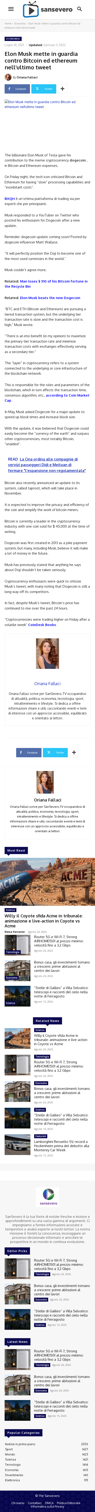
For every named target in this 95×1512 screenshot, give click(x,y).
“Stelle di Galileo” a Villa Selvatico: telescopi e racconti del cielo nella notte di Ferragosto (61, 992)
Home (8, 23)
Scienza (10, 910)
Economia (20, 23)
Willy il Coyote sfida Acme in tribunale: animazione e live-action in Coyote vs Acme (44, 920)
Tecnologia (12, 952)
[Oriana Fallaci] (9, 77)
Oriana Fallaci (27, 77)
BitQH (10, 198)
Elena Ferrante (15, 931)
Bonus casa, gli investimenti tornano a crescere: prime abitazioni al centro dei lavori (62, 966)
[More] (62, 89)
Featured (41, 1136)
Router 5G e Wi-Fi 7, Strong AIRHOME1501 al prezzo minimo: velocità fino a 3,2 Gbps (58, 941)
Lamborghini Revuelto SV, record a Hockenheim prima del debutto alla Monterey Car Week (61, 1145)
